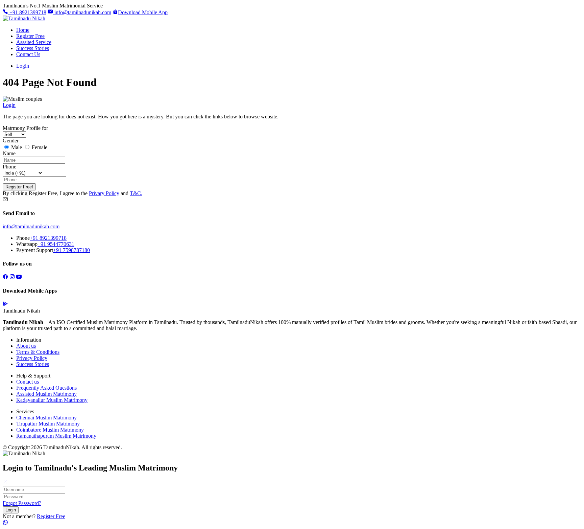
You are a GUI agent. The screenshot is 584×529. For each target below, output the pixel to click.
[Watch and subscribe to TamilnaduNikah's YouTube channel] (19, 277)
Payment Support (34, 250)
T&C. (136, 193)
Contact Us (28, 54)
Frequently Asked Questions (46, 388)
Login (22, 66)
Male (16, 147)
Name (9, 153)
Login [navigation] (9, 105)
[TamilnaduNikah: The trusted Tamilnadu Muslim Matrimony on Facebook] (6, 277)
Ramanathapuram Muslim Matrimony (56, 436)
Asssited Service (33, 42)
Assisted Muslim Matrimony (46, 394)
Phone (9, 166)
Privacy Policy (31, 358)
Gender (11, 140)
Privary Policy (104, 193)
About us (26, 346)
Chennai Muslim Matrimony (46, 417)
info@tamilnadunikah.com (82, 12)
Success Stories (32, 48)
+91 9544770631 (56, 244)
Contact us (27, 382)
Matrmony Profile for (25, 128)
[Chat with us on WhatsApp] (5, 523)
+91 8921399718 (27, 12)
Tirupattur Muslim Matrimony (48, 424)
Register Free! (19, 186)
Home (22, 30)
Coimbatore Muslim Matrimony (50, 430)
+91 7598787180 (71, 250)
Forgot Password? (22, 503)
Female (38, 147)
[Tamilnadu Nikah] (24, 18)
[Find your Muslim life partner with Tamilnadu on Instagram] (12, 277)
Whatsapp (27, 244)
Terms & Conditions (37, 352)
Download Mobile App (143, 12)
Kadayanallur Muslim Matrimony (52, 400)
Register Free (30, 36)
